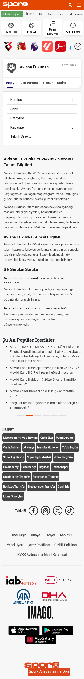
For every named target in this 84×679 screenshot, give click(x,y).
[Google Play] (57, 630)
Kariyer (50, 535)
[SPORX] (42, 666)
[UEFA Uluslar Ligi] (21, 46)
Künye (35, 535)
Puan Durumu (28, 83)
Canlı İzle (63, 486)
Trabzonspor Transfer (41, 486)
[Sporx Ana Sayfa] (16, 5)
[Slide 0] (21, 415)
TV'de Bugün (70, 447)
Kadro (61, 83)
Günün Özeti (56, 14)
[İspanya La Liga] (47, 46)
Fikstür (48, 83)
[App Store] (24, 630)
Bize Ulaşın (18, 535)
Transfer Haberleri (48, 447)
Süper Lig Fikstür (13, 457)
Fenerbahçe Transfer (46, 477)
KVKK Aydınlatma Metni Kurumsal (42, 555)
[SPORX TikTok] (70, 511)
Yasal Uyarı (15, 545)
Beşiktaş (44, 467)
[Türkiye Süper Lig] (8, 46)
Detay (10, 83)
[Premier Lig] (34, 46)
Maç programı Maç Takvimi (20, 437)
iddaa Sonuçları (13, 496)
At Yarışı (28, 447)
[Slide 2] (37, 415)
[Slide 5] (63, 415)
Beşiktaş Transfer (14, 486)
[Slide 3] (46, 415)
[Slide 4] (54, 415)
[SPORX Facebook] (33, 511)
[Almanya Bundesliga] (60, 46)
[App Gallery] (40, 639)
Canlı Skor (46, 437)
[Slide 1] (29, 415)
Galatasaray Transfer (16, 477)
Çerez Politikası (39, 545)
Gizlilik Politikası (65, 545)
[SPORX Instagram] (45, 511)
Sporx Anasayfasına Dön (49, 671)
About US (66, 535)
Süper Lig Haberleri (39, 457)
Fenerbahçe (28, 467)
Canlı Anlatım (12, 447)
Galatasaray (11, 467)
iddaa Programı (64, 457)
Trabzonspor (60, 467)
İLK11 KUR (34, 14)
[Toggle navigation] (79, 5)
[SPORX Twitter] (57, 511)
